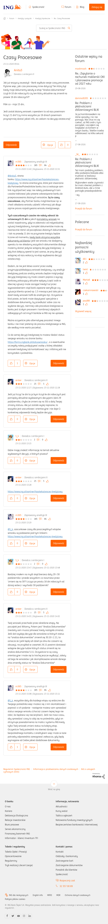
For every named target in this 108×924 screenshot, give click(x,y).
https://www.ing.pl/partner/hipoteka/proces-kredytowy (35, 491)
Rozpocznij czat (67, 880)
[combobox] (54, 28)
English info (38, 895)
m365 (18, 161)
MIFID (49, 895)
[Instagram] (24, 916)
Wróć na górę (54, 789)
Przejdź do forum (83, 208)
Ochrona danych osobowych (77, 895)
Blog (82, 7)
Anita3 (18, 70)
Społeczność (38, 7)
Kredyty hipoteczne (42, 18)
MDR (58, 895)
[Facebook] (7, 916)
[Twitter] (13, 916)
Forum (68, 7)
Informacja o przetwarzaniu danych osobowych (55, 769)
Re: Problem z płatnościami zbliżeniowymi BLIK (87, 106)
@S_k (10, 529)
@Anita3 (12, 175)
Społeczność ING (4, 18)
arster (18, 380)
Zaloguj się (97, 7)
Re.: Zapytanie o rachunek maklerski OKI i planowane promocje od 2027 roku (90, 78)
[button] (61, 144)
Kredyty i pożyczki (25, 18)
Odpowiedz (11, 144)
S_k (17, 436)
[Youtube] (18, 916)
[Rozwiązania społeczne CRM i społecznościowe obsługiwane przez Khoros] (99, 775)
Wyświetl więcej (83, 311)
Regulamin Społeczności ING (16, 769)
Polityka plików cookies (15, 899)
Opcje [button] (50, 145)
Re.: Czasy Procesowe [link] (62, 18)
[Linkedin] (29, 916)
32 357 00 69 (66, 886)
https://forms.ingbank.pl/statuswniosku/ (27, 342)
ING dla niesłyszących (18, 895)
